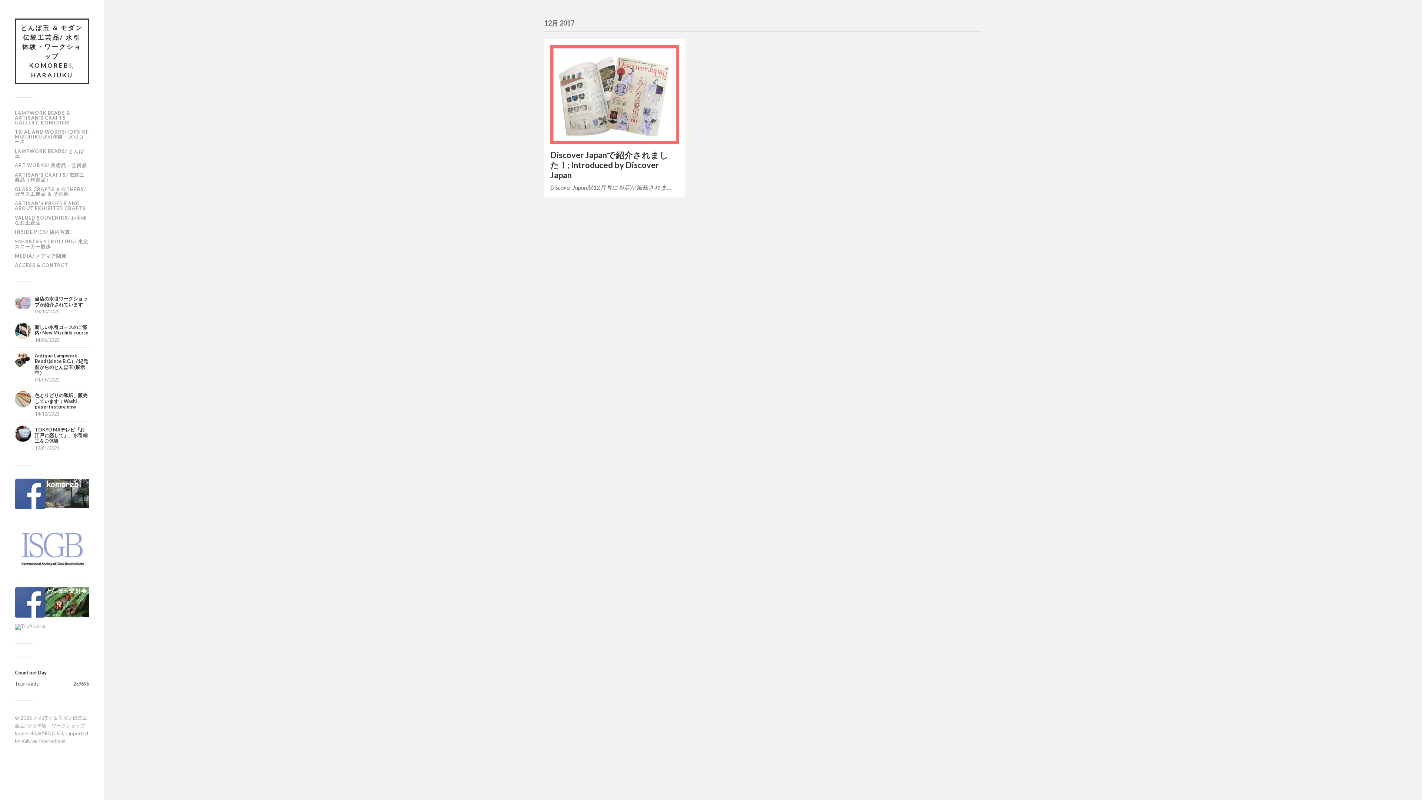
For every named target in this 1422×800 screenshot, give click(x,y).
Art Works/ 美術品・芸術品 (51, 165)
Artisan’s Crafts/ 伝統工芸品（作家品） (50, 177)
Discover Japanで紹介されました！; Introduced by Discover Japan (609, 165)
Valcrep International (44, 741)
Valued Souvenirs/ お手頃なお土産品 (51, 220)
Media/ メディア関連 (41, 256)
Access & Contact (41, 265)
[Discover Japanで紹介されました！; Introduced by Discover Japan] (614, 94)
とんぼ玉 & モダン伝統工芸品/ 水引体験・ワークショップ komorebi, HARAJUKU (52, 51)
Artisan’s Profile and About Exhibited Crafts (50, 205)
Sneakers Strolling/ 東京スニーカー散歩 (52, 244)
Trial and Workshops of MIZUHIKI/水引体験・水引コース (52, 136)
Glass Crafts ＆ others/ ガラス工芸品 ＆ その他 (50, 191)
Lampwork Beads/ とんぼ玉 (49, 153)
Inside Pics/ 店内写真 (42, 232)
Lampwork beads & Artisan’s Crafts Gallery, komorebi (42, 118)
